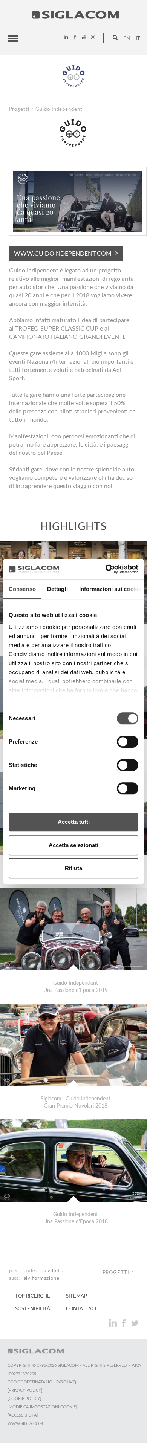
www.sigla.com (25, 1424)
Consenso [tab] (22, 589)
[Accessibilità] (23, 1415)
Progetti (19, 109)
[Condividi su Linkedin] (113, 1322)
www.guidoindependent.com (63, 254)
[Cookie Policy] (24, 1399)
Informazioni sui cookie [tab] (110, 589)
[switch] (127, 742)
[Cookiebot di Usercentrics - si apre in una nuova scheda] (105, 569)
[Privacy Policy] (25, 1390)
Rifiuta (73, 868)
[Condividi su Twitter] (134, 1322)
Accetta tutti (74, 822)
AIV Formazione (42, 1278)
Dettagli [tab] (57, 589)
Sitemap (76, 1296)
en (126, 38)
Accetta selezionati (73, 845)
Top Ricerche (32, 1296)
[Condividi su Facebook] (124, 1322)
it (138, 38)
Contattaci (81, 1309)
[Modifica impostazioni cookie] (42, 1407)
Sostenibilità (32, 1309)
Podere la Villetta (44, 1271)
